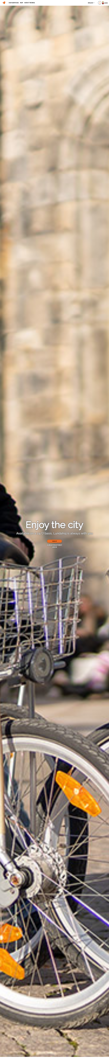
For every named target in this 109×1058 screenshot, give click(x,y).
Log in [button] (54, 547)
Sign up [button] (54, 541)
